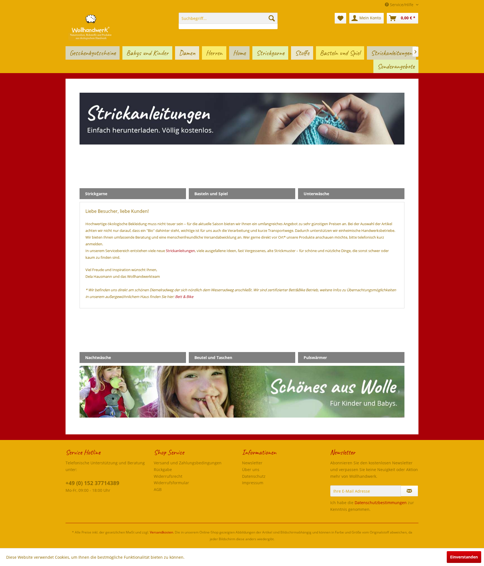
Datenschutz (254, 476)
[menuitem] (228, 21)
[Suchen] (272, 18)
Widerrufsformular (171, 482)
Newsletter (252, 462)
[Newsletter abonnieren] (409, 491)
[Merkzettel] (340, 18)
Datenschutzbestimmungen (381, 502)
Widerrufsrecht (168, 476)
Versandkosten (161, 532)
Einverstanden (464, 557)
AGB (158, 489)
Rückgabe (163, 469)
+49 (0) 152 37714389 (92, 483)
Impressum (252, 482)
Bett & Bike (184, 296)
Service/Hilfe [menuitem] (402, 4)
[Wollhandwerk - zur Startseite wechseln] (90, 27)
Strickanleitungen (180, 250)
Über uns (250, 469)
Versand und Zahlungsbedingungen (188, 462)
